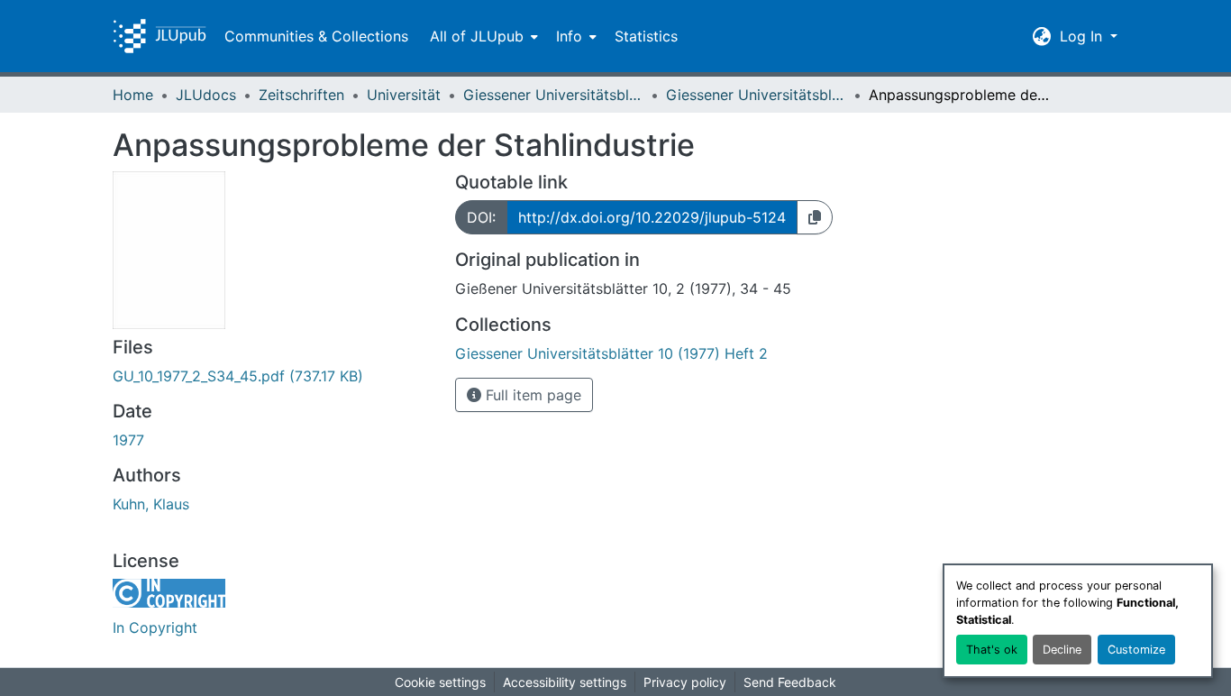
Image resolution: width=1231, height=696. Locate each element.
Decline (1062, 649)
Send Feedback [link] (789, 682)
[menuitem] (482, 36)
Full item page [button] (531, 395)
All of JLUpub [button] (477, 36)
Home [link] (133, 95)
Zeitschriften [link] (301, 95)
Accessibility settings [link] (564, 682)
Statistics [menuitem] (646, 36)
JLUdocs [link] (206, 95)
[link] (273, 376)
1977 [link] (128, 440)
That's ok (991, 649)
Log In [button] (1083, 36)
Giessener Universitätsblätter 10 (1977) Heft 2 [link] (756, 95)
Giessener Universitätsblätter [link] (553, 95)
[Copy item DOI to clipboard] (815, 217)
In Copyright (155, 627)
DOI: (481, 217)
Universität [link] (404, 95)
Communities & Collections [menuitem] (316, 36)
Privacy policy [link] (684, 682)
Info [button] (569, 36)
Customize (1136, 649)
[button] (159, 36)
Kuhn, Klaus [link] (151, 504)
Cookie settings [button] (440, 682)
